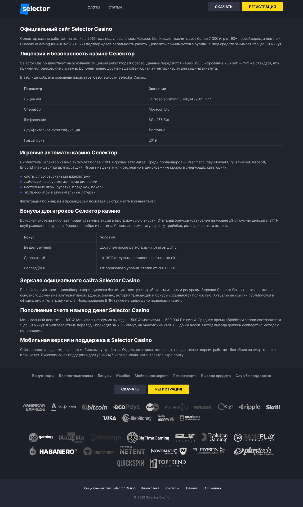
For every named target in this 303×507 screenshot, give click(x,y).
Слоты (94, 7)
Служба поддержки (253, 375)
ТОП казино (212, 488)
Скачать (223, 6)
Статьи (115, 7)
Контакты (172, 488)
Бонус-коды (43, 375)
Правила (191, 488)
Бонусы (104, 375)
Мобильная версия (152, 375)
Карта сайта (150, 488)
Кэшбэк (123, 375)
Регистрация (262, 6)
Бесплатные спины (76, 375)
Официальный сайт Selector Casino (109, 488)
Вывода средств (216, 375)
